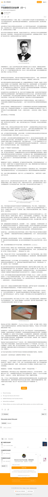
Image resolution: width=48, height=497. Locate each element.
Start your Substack (20, 491)
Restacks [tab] (9, 423)
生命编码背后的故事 (6, 450)
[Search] (45, 439)
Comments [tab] (4, 423)
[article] (24, 445)
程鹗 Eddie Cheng (7, 12)
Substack (18, 494)
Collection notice (33, 488)
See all (3, 466)
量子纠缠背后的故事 (6, 442)
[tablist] (6, 423)
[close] (36, 454)
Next (43, 414)
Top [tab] (2, 438)
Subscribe (39, 2)
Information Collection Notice (23, 471)
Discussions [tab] (10, 438)
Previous (6, 414)
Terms (27, 488)
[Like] (2, 17)
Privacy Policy (33, 471)
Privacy (24, 488)
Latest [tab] (5, 438)
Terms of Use (30, 470)
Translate (3, 5)
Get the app (30, 491)
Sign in (44, 2)
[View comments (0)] (5, 17)
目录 (2, 444)
